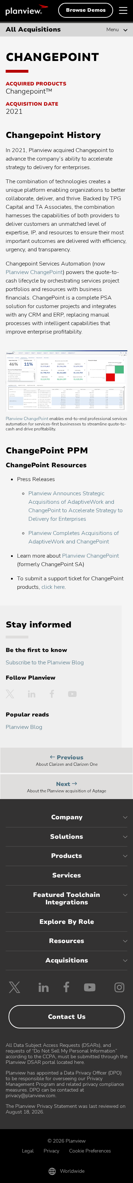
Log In (107, 1173)
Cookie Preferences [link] (90, 1151)
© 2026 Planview (67, 1141)
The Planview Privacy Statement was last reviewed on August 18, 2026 (66, 1109)
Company (66, 817)
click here (53, 587)
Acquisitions (66, 960)
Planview (27, 10)
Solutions (66, 836)
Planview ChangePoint (34, 272)
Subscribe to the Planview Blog (45, 662)
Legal (28, 1151)
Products (66, 856)
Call (26, 1173)
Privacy (51, 1151)
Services (66, 875)
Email (66, 1173)
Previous (67, 761)
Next (66, 788)
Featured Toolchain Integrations (66, 899)
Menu (112, 29)
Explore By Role (66, 921)
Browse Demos (86, 10)
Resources (66, 941)
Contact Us (66, 1016)
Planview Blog (24, 727)
